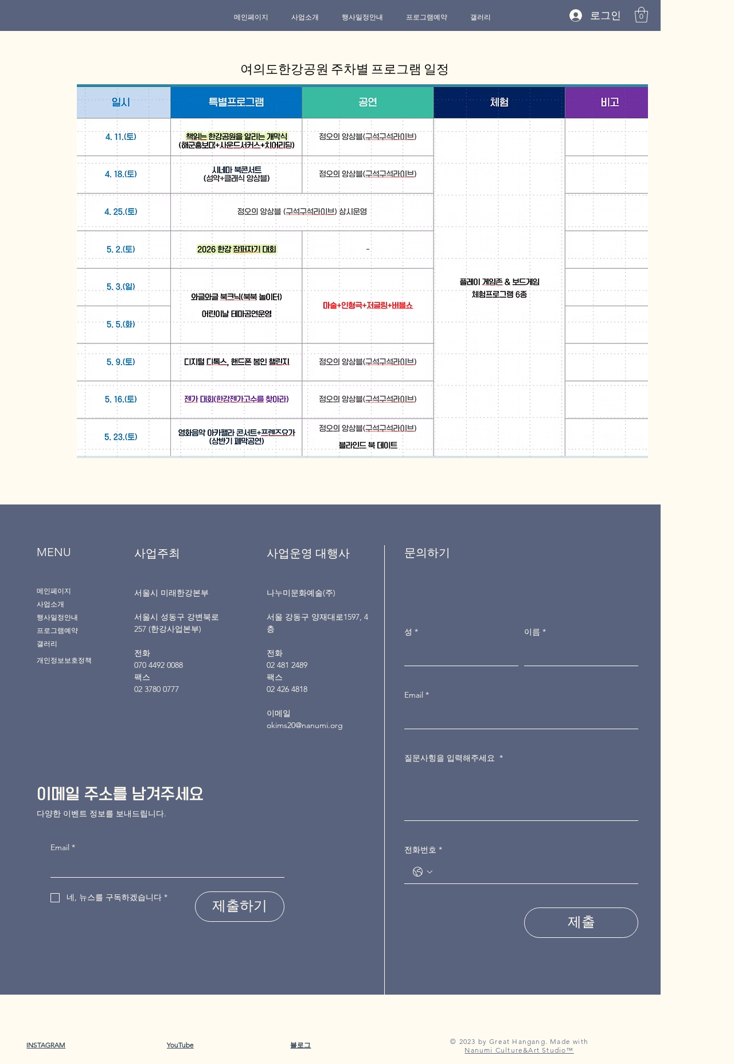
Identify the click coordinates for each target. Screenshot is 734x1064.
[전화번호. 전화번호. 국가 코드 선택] (422, 872)
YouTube (180, 1044)
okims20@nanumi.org (305, 725)
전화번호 (423, 849)
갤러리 (47, 643)
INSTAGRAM (45, 1044)
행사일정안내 (57, 617)
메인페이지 (54, 590)
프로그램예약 (57, 630)
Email (62, 847)
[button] (641, 14)
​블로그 (300, 1044)
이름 (535, 632)
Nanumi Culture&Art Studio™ (518, 1050)
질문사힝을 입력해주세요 (453, 758)
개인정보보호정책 (64, 660)
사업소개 (50, 604)
